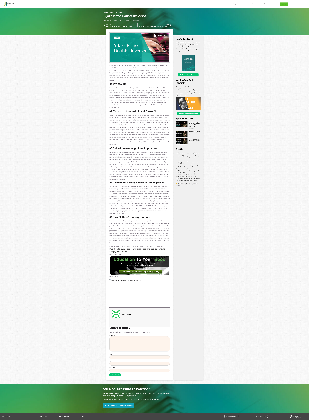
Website (112, 367)
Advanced (106, 12)
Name (111, 354)
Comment (113, 335)
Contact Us (273, 4)
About (265, 4)
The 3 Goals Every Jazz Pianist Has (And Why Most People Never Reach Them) (194, 124)
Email (111, 361)
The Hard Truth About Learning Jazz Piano (194, 132)
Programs (236, 4)
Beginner (112, 12)
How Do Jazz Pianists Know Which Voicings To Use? (194, 140)
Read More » (191, 128)
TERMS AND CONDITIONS (63, 416)
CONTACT (83, 416)
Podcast (246, 4)
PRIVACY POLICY (43, 416)
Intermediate (119, 12)
